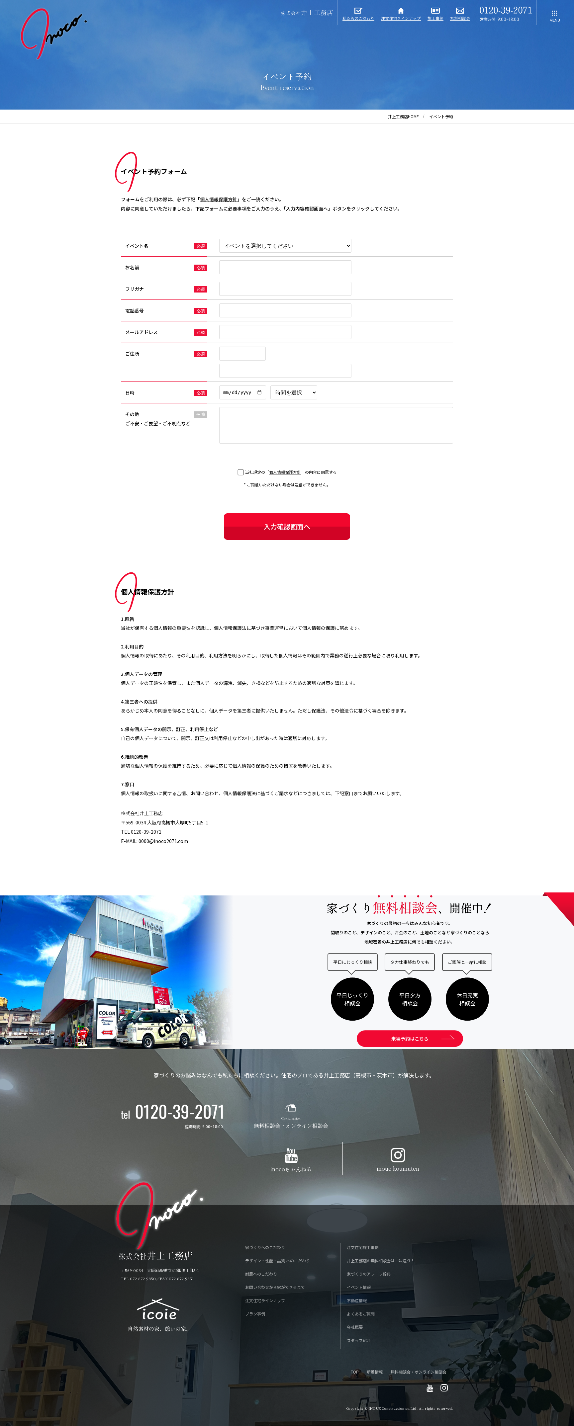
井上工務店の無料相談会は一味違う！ (381, 1260)
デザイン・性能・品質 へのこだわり (277, 1260)
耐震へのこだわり (261, 1274)
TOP (355, 1372)
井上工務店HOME (403, 116)
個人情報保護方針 (218, 199)
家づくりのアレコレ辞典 (369, 1274)
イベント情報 (359, 1287)
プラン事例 (255, 1313)
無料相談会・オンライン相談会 (418, 1372)
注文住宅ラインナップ (265, 1300)
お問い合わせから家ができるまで (275, 1287)
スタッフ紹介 (359, 1340)
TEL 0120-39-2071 (141, 831)
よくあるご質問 (361, 1313)
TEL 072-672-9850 (138, 1278)
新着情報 (375, 1372)
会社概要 (355, 1327)
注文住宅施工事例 (363, 1247)
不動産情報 (357, 1300)
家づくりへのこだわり (265, 1247)
